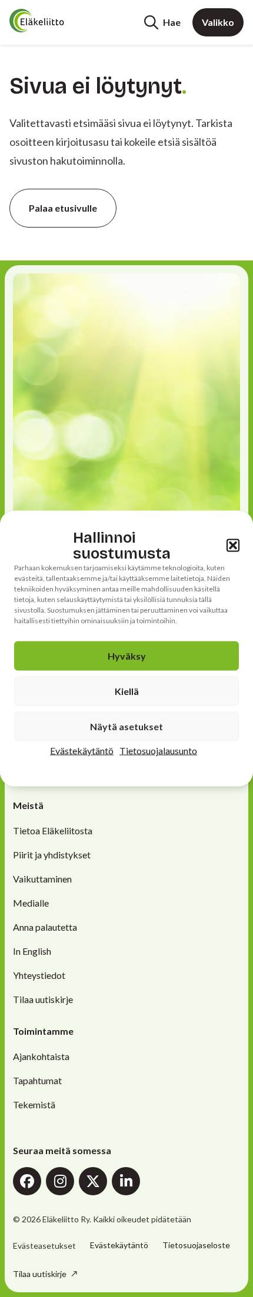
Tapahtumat (37, 1080)
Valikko (218, 22)
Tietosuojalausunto (158, 750)
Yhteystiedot (39, 975)
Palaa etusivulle (63, 207)
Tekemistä (34, 1104)
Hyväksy (127, 655)
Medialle (31, 902)
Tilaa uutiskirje (43, 999)
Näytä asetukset (126, 726)
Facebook (27, 1181)
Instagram (60, 1181)
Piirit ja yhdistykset (52, 854)
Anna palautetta (45, 926)
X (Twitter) (93, 1181)
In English (32, 951)
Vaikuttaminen (42, 878)
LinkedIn (126, 1181)
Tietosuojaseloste (196, 1245)
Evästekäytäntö (82, 750)
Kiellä (127, 691)
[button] (233, 545)
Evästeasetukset (44, 1246)
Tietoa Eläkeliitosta (52, 830)
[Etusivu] (54, 20)
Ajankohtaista (41, 1056)
